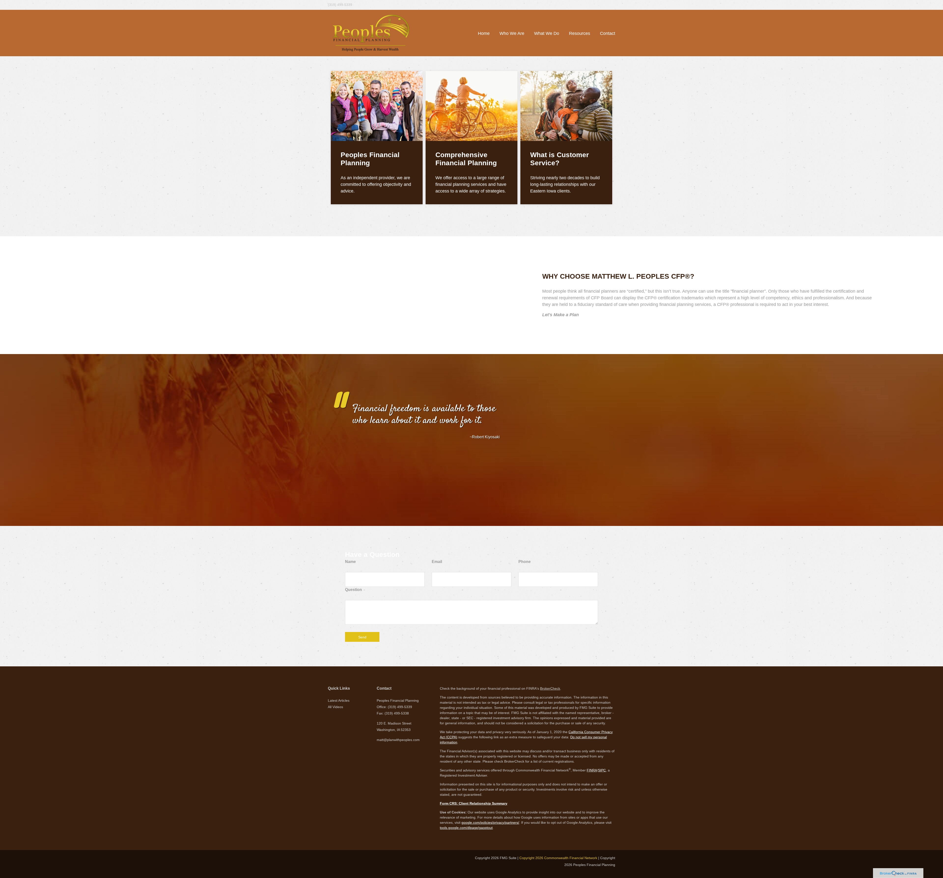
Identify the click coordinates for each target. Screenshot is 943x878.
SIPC (602, 770)
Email (437, 562)
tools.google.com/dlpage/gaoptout (466, 828)
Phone (524, 562)
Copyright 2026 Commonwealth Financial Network (558, 858)
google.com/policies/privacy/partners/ (490, 822)
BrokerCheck (550, 688)
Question (353, 590)
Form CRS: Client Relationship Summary (473, 803)
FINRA (592, 770)
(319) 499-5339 (340, 5)
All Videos (335, 707)
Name (350, 562)
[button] (511, 33)
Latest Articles (338, 700)
